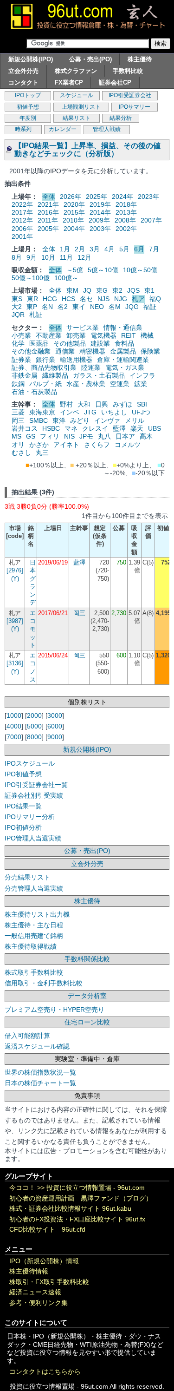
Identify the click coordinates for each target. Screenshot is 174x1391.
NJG (120, 298)
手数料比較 (128, 70)
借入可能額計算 (27, 1035)
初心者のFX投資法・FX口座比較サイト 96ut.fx (77, 1219)
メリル (134, 420)
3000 (54, 715)
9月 (31, 257)
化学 (18, 343)
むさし (21, 452)
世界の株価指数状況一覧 (40, 1072)
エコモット (33, 629)
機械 (147, 335)
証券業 (21, 359)
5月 (124, 249)
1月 (65, 249)
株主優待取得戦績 (31, 946)
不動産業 (49, 335)
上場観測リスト (81, 107)
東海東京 (42, 412)
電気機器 (103, 335)
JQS (133, 290)
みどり (80, 420)
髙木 (146, 436)
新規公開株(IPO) (30, 59)
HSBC (51, 428)
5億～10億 (103, 270)
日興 (101, 404)
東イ (78, 306)
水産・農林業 (85, 383)
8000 (34, 737)
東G (102, 290)
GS (30, 436)
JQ (87, 290)
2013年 (126, 212)
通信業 (65, 351)
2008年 (125, 220)
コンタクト (23, 82)
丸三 (42, 452)
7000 (13, 737)
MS (16, 436)
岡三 (18, 420)
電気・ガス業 (124, 367)
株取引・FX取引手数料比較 (49, 1282)
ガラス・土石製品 (99, 375)
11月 (66, 257)
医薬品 (39, 343)
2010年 (73, 220)
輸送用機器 (76, 359)
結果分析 (121, 118)
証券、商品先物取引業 (44, 367)
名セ (86, 298)
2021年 (48, 204)
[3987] (14, 620)
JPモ (86, 436)
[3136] (14, 663)
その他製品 (69, 343)
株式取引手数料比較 (34, 972)
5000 (34, 726)
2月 (80, 249)
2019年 (100, 204)
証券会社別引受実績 (34, 795)
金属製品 (123, 351)
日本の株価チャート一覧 (40, 1083)
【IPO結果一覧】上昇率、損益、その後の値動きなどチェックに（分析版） (87, 149)
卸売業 (76, 335)
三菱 (18, 412)
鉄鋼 (18, 383)
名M (115, 306)
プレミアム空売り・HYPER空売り (54, 1009)
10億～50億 (140, 270)
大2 (17, 306)
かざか (39, 444)
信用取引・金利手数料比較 (44, 983)
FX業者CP (69, 82)
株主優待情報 (28, 1271)
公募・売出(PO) (90, 59)
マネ (70, 428)
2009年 (99, 220)
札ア (138, 298)
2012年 (22, 220)
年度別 (27, 118)
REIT (128, 335)
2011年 (48, 220)
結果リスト (76, 118)
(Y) (15, 578)
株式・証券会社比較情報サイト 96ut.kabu (70, 1208)
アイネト (66, 444)
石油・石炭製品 (34, 391)
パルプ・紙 (45, 383)
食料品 (124, 343)
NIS (69, 436)
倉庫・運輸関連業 (123, 359)
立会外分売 (23, 70)
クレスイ (95, 428)
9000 (54, 737)
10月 (48, 257)
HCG (50, 298)
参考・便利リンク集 (38, 1302)
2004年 (74, 228)
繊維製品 (55, 375)
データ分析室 (87, 995)
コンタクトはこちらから (45, 1371)
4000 (13, 726)
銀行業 (45, 359)
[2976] (14, 570)
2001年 (22, 236)
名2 (63, 306)
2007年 (151, 220)
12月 (84, 257)
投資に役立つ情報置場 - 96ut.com (95, 1187)
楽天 (136, 428)
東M (72, 290)
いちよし (114, 412)
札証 (35, 314)
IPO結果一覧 (23, 806)
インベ (69, 412)
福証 (149, 306)
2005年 (48, 228)
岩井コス (25, 428)
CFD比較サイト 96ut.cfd (47, 1229)
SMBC (38, 420)
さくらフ (97, 444)
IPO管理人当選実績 (33, 838)
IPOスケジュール (30, 763)
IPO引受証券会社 (130, 95)
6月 (139, 249)
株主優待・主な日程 (34, 925)
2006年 (22, 228)
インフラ (142, 375)
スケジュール (76, 95)
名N (47, 306)
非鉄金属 (25, 375)
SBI (142, 404)
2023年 (148, 196)
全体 (48, 196)
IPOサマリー (134, 107)
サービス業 (82, 327)
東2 (117, 290)
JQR (18, 314)
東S (17, 298)
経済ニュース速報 (35, 1292)
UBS (154, 428)
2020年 (74, 204)
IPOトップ (28, 95)
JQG (132, 306)
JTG (90, 412)
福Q (155, 298)
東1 (149, 290)
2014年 (100, 212)
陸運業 (91, 367)
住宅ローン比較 (87, 1022)
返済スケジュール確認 (37, 1046)
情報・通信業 (122, 327)
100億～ (66, 278)
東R (32, 298)
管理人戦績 (107, 129)
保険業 (150, 351)
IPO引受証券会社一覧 (36, 784)
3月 (95, 249)
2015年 (74, 212)
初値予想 (28, 107)
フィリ (49, 436)
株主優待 (140, 59)
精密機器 (92, 351)
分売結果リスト (27, 877)
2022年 (22, 204)
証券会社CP (115, 82)
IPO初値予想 (23, 774)
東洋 (58, 420)
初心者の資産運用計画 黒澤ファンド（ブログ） (80, 1198)
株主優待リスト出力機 (37, 914)
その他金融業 (31, 351)
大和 (83, 404)
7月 (154, 249)
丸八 (104, 436)
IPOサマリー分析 (30, 816)
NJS (103, 298)
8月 (17, 257)
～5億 (74, 270)
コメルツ (128, 444)
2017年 (22, 212)
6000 (54, 726)
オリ (18, 444)
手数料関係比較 (87, 959)
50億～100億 (31, 278)
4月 (109, 249)
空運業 (119, 383)
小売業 (21, 335)
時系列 (23, 129)
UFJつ (141, 412)
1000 (13, 715)
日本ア (125, 436)
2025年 (96, 196)
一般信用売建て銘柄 (34, 935)
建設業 (100, 343)
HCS (68, 298)
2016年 (48, 212)
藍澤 (119, 428)
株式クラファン (76, 70)
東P (31, 306)
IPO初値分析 (23, 827)
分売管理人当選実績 (34, 888)
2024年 (122, 196)
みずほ (122, 404)
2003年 (100, 228)
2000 (34, 715)
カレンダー (63, 129)
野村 (66, 404)
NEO (97, 306)
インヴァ (107, 420)
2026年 (70, 196)
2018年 (126, 204)
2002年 (126, 228)
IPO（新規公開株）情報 (44, 1261)
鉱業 (140, 383)
